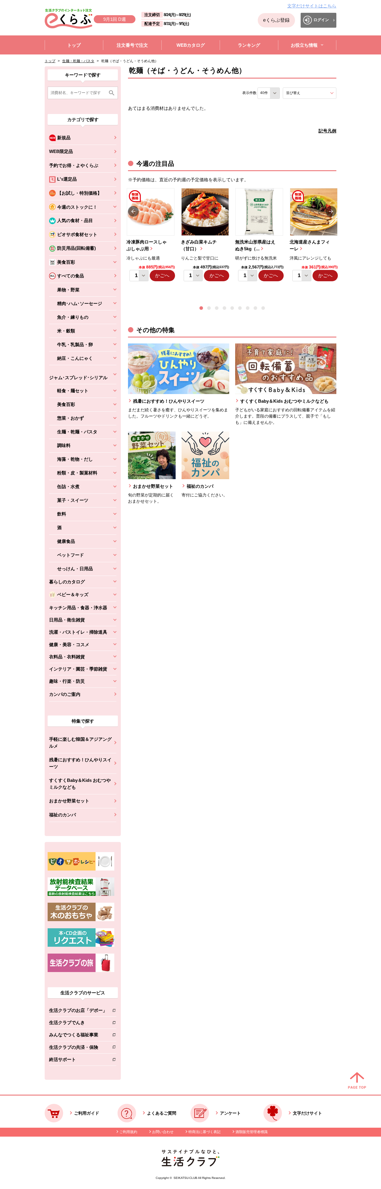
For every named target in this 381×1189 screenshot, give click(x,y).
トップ (50, 61)
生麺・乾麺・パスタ (78, 61)
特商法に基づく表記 (204, 1132)
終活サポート (78, 1060)
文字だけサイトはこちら (311, 5)
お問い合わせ (163, 1132)
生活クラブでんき (78, 1023)
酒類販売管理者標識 (251, 1132)
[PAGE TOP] (357, 1081)
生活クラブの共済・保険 (78, 1048)
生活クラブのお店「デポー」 (78, 1011)
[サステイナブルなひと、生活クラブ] (190, 1164)
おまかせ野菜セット (69, 800)
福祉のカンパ (62, 814)
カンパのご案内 (64, 694)
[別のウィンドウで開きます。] (81, 894)
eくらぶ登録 (276, 20)
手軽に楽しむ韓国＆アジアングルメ (80, 743)
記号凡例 (327, 130)
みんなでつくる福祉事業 (78, 1036)
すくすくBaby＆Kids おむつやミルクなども (80, 784)
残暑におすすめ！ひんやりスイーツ (80, 763)
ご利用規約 (128, 1132)
